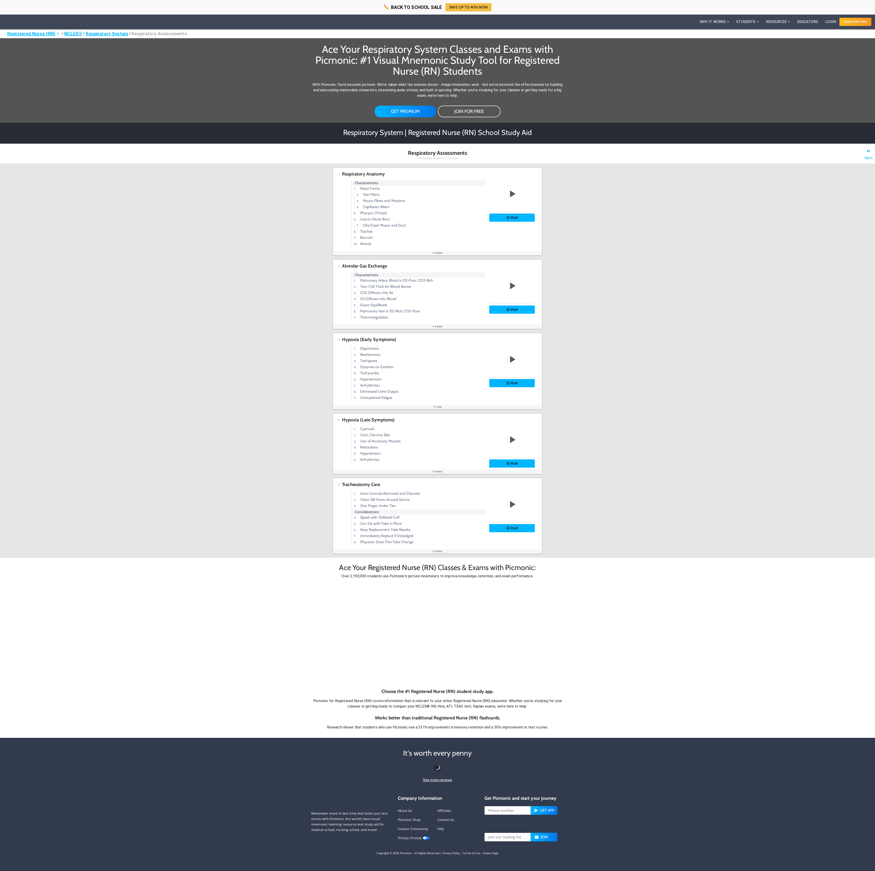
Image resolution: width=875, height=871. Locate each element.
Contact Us (446, 820)
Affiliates (444, 810)
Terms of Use (471, 853)
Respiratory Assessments (159, 33)
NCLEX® (73, 33)
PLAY (514, 218)
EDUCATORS (807, 22)
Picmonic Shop (409, 820)
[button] (437, 633)
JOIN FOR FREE (469, 111)
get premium (405, 111)
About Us (405, 810)
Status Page (491, 853)
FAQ (441, 829)
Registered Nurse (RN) (31, 33)
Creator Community (413, 829)
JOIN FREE (855, 22)
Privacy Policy (451, 853)
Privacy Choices (410, 838)
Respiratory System (107, 33)
